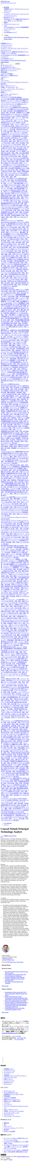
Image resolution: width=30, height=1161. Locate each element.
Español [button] (3, 62)
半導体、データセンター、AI (9, 87)
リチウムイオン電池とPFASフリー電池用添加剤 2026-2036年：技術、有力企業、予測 (15, 136)
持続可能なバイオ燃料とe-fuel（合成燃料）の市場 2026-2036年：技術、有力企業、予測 (15, 438)
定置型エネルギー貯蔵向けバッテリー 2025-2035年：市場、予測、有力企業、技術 (15, 235)
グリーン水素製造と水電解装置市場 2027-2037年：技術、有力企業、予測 (15, 411)
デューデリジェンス (17, 102)
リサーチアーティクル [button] (13, 48)
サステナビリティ (6, 90)
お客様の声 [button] (14, 51)
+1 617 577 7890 (16, 1036)
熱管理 (2, 92)
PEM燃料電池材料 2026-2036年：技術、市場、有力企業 (15, 196)
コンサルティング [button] (6, 46)
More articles (5, 986)
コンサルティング (6, 97)
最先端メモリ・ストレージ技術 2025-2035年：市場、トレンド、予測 (14, 618)
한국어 (15, 37)
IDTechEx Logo (12, 962)
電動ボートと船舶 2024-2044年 (20, 315)
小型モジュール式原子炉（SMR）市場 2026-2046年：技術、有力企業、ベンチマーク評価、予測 (15, 426)
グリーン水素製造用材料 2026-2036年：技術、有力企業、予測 (15, 483)
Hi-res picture (19, 962)
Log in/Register (8, 32)
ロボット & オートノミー (8, 85)
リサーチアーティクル (17, 14)
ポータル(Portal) (8, 27)
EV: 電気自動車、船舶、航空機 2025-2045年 (16, 325)
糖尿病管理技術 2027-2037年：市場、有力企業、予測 (14, 805)
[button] (6, 7)
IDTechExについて (9, 19)
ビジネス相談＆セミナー (20, 104)
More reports (5, 1012)
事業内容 (6, 1123)
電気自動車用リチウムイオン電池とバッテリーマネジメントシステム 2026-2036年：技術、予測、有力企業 (15, 249)
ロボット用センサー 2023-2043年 (17, 714)
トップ (2, 836)
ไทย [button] (15, 60)
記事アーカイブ (8, 1079)
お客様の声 (18, 19)
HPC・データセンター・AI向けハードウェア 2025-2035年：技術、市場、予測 (15, 625)
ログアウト (12, 29)
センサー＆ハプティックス (11, 1113)
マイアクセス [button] (14, 55)
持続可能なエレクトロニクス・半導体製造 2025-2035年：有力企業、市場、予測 (14, 662)
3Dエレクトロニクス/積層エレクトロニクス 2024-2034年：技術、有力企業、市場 (15, 109)
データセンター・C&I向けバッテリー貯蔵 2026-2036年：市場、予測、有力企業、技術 (15, 239)
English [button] (2, 60)
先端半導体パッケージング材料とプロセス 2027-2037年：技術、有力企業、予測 (14, 185)
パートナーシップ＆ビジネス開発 (16, 100)
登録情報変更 (25, 27)
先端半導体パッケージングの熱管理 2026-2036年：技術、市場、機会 (14, 667)
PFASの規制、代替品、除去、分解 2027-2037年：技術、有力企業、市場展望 (15, 759)
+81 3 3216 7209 (21, 1038)
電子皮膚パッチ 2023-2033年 (18, 458)
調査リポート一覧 (6, 95)
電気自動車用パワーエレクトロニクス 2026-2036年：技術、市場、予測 (14, 355)
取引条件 (6, 1129)
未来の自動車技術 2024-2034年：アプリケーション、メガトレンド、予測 (15, 333)
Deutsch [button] (19, 60)
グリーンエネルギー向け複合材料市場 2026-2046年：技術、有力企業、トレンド (15, 737)
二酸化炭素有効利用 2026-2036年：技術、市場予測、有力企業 (15, 399)
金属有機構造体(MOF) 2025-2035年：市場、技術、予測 (15, 203)
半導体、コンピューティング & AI (13, 1111)
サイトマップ (8, 1126)
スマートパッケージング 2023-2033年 (18, 539)
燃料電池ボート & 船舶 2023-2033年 (11, 330)
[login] (10, 1159)
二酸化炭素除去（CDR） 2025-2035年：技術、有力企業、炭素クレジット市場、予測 (14, 729)
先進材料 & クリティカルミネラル (10, 68)
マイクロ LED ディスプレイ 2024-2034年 (16, 510)
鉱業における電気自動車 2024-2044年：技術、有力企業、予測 (15, 323)
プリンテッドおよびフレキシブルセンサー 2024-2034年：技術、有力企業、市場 (15, 537)
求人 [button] (15, 53)
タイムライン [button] (7, 50)
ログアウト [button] (5, 56)
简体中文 (10, 37)
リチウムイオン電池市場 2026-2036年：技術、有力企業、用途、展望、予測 (15, 252)
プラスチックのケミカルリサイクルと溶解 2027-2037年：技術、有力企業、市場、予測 (15, 148)
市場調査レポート (9, 9)
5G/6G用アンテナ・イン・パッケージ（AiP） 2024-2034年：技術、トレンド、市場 (15, 608)
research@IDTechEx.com (9, 1033)
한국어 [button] (12, 60)
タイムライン (13, 15)
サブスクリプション (20, 9)
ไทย (19, 37)
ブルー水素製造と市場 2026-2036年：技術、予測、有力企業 (15, 390)
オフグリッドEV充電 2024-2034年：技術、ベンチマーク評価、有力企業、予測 (15, 488)
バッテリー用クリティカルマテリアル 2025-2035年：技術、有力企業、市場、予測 (15, 156)
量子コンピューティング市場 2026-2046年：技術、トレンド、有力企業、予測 (15, 550)
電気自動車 (4, 72)
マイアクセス (17, 27)
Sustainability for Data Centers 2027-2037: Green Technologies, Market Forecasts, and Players (16, 994)
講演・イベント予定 (14, 20)
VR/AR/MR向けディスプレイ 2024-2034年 (13, 687)
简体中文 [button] (7, 60)
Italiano (10, 39)
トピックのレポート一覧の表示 (19, 114)
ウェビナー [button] (4, 48)
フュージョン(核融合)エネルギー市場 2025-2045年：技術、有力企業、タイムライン (14, 406)
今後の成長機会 (10, 99)
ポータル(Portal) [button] (5, 55)
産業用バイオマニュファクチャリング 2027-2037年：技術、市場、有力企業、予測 (15, 173)
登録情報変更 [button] (22, 55)
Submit (17, 63)
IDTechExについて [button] (6, 51)
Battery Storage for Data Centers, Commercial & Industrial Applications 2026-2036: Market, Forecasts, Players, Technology (16, 998)
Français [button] (23, 60)
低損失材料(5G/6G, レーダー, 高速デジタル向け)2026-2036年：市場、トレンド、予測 (14, 122)
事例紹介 (19, 97)
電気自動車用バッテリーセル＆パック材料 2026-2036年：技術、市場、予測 (14, 190)
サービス (3, 99)
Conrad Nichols (12, 836)
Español (6, 39)
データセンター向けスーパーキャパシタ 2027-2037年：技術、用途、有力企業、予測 (14, 279)
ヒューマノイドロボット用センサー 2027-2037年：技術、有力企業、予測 (15, 712)
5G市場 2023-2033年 (21, 116)
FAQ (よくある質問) (9, 1131)
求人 (21, 20)
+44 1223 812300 (18, 1039)
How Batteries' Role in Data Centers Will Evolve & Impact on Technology (15, 975)
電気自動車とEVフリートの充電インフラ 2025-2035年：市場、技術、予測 (15, 306)
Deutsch (22, 37)
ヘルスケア (4, 77)
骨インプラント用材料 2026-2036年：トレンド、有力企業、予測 (15, 460)
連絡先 (6, 836)
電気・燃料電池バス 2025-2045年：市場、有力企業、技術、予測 (15, 311)
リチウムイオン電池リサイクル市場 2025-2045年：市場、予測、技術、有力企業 (15, 256)
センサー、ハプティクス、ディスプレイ (12, 89)
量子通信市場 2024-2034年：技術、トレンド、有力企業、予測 (15, 641)
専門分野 (14, 97)
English (6, 37)
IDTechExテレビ (8, 1082)
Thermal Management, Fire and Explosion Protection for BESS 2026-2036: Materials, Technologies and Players (16, 1005)
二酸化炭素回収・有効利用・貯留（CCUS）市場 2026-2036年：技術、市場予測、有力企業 (15, 394)
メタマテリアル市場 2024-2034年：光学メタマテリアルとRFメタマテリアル (15, 126)
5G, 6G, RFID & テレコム (8, 67)
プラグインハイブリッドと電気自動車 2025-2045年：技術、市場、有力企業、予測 (15, 352)
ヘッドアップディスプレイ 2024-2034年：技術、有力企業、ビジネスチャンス (15, 503)
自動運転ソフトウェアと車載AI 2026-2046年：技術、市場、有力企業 (15, 562)
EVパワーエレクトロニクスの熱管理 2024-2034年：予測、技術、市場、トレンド (15, 377)
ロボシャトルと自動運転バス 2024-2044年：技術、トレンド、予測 (15, 589)
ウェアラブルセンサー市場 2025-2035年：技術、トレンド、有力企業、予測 (15, 715)
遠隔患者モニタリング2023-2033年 (17, 461)
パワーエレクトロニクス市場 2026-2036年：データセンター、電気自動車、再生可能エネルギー (15, 638)
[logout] (8, 1158)
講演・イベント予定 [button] (8, 53)
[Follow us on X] (16, 1051)
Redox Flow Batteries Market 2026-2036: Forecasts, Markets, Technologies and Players (16, 1001)
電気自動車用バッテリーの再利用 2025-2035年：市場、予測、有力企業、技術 (15, 267)
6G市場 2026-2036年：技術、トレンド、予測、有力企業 (15, 117)
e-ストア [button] (11, 58)
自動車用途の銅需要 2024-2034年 (15, 308)
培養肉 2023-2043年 (23, 444)
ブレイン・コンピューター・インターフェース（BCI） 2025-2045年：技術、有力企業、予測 (15, 801)
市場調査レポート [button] (6, 43)
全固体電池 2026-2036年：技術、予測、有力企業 (14, 431)
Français (27, 37)
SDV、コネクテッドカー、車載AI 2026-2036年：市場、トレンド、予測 (14, 370)
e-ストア (6, 29)
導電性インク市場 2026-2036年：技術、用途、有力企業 (15, 525)
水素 (2, 78)
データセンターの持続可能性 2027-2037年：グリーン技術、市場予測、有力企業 (15, 764)
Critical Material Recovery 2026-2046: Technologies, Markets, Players (15, 1008)
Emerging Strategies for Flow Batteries (15, 977)
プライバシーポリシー (10, 1128)
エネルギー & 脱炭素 (7, 73)
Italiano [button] (7, 62)
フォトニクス (4, 80)
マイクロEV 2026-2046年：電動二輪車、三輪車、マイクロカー (14, 345)
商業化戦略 (19, 99)
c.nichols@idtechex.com (8, 959)
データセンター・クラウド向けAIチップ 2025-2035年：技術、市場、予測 (15, 603)
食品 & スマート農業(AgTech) (9, 75)
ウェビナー (7, 14)
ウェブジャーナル (9, 1080)
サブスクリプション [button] (6, 45)
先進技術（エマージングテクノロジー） (15, 1075)
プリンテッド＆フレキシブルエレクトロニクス (14, 82)
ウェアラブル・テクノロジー (9, 94)
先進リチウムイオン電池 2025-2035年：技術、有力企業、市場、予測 (14, 293)
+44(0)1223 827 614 (7, 958)
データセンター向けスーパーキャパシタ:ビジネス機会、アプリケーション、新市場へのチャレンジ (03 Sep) (16, 1146)
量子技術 (3, 84)
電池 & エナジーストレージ (8, 70)
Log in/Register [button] (4, 58)
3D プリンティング (6, 65)
